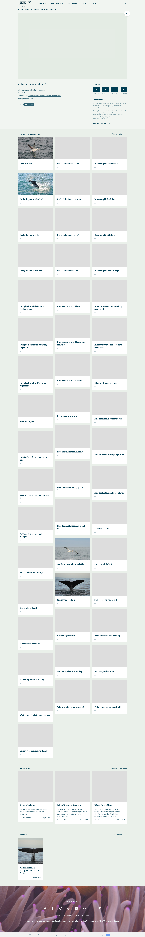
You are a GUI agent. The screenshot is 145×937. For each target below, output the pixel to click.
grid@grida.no (108, 117)
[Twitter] (45, 911)
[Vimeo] (92, 911)
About (93, 4)
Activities (42, 4)
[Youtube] (84, 911)
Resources (72, 4)
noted (44, 921)
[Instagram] (61, 911)
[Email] (100, 911)
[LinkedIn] (76, 911)
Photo (23, 9)
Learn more (114, 935)
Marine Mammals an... (33, 9)
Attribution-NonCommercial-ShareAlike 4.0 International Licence (97, 921)
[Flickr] (68, 911)
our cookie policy (96, 935)
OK (108, 935)
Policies (85, 916)
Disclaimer (77, 916)
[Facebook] (53, 911)
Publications (57, 4)
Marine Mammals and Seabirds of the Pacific (44, 96)
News (83, 4)
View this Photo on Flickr (102, 123)
